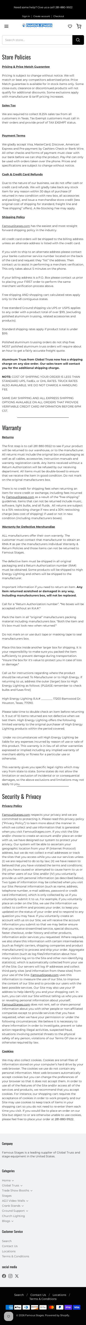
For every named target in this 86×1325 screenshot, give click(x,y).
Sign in (26, 16)
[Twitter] (17, 1276)
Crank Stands (11, 1206)
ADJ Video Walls (13, 1201)
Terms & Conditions (15, 1256)
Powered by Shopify (57, 1315)
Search (7, 1241)
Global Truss (10, 1185)
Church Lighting (13, 1216)
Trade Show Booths (15, 1190)
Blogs (6, 1221)
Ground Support (13, 1211)
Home (6, 1180)
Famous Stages (34, 1315)
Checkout (58, 16)
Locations (9, 1251)
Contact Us (10, 1246)
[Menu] (6, 26)
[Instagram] (10, 1276)
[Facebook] (4, 1276)
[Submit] (78, 40)
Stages (7, 1195)
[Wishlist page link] (70, 26)
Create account (41, 16)
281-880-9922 (63, 7)
